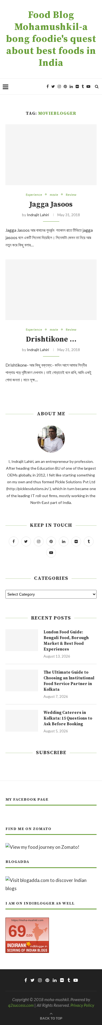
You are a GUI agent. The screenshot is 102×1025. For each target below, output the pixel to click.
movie (54, 194)
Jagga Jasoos (51, 204)
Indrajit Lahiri (38, 214)
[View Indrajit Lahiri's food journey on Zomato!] (42, 847)
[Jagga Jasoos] (51, 154)
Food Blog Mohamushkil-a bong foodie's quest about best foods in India (51, 39)
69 (17, 931)
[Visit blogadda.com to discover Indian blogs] (51, 880)
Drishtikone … (51, 339)
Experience (34, 194)
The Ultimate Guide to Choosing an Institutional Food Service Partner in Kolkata (69, 681)
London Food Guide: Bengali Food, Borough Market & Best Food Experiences (66, 641)
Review (71, 194)
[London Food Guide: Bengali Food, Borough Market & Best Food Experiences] (21, 640)
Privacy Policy (82, 1005)
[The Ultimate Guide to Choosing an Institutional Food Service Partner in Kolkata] (21, 680)
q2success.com (21, 1005)
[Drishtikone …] (51, 289)
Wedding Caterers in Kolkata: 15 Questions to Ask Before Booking (68, 718)
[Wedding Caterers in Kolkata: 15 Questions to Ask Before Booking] (21, 721)
